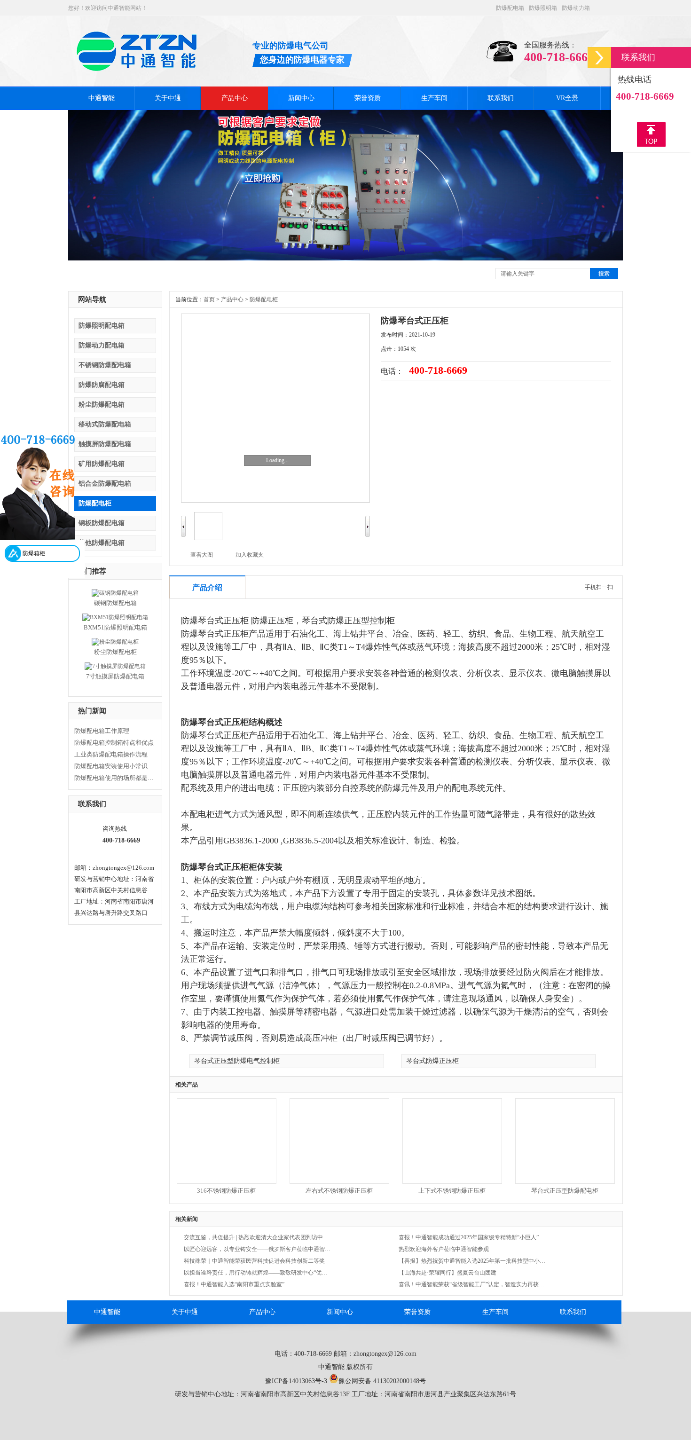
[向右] (367, 535)
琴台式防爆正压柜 (432, 1060)
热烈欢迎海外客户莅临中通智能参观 (444, 1249)
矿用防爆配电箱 (102, 463)
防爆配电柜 (95, 503)
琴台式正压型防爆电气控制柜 (237, 1060)
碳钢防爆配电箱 (115, 602)
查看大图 (201, 554)
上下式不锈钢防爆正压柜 (452, 1190)
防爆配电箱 (510, 8)
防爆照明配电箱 (102, 325)
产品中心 (234, 98)
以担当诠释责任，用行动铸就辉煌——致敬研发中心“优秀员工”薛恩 (258, 1272)
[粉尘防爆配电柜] (115, 641)
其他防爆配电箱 (102, 542)
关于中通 (168, 98)
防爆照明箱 (543, 8)
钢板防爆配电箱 (102, 523)
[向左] (183, 535)
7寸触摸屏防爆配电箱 (115, 676)
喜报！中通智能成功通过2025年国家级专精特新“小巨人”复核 (473, 1237)
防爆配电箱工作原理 (101, 730)
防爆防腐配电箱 (102, 384)
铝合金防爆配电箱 (105, 483)
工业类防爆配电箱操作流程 (111, 754)
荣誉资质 (367, 98)
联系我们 (500, 98)
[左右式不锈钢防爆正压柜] (339, 1180)
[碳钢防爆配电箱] (115, 593)
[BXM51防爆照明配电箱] (115, 617)
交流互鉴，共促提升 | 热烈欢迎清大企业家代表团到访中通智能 (258, 1237)
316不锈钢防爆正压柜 (226, 1190)
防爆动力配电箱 (102, 345)
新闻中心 (301, 98)
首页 (209, 299)
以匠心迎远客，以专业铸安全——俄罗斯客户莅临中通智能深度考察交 (258, 1249)
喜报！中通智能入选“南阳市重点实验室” (234, 1284)
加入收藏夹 (250, 554)
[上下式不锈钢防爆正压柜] (452, 1180)
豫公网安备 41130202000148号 (382, 1381)
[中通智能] (136, 67)
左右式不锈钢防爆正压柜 (339, 1190)
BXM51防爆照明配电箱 (115, 627)
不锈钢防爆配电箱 (105, 365)
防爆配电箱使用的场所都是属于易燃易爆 (114, 777)
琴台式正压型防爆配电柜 (564, 1190)
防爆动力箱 (576, 8)
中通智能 (101, 98)
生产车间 (434, 98)
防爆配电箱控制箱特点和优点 (114, 742)
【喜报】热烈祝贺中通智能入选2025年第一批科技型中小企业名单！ (473, 1261)
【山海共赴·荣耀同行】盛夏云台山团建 (447, 1272)
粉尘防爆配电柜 (115, 651)
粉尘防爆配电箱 (102, 404)
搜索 (604, 273)
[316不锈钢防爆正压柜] (226, 1180)
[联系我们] (599, 57)
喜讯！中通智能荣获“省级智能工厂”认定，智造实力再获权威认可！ (473, 1284)
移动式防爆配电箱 (105, 424)
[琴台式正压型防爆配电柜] (564, 1180)
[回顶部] (651, 134)
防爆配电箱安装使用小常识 (111, 766)
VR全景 (567, 98)
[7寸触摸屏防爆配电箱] (115, 666)
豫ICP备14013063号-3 (296, 1381)
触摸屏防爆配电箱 (105, 444)
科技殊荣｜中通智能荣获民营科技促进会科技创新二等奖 (254, 1261)
